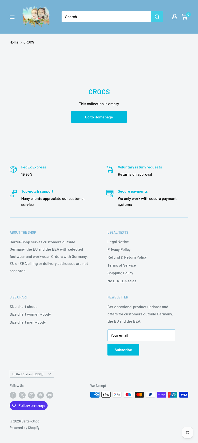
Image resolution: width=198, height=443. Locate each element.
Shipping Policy (120, 272)
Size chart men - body (28, 322)
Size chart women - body (30, 314)
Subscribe (123, 349)
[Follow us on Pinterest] (40, 395)
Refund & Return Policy (127, 257)
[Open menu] (12, 17)
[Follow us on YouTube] (49, 395)
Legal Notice (118, 241)
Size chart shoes (23, 306)
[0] (184, 17)
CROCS (28, 42)
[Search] (157, 16)
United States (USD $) (27, 374)
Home (14, 42)
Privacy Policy (119, 249)
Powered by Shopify (25, 428)
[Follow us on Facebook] (13, 395)
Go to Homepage (99, 117)
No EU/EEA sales (121, 280)
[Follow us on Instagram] (31, 395)
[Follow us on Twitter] (22, 395)
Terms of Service (121, 265)
